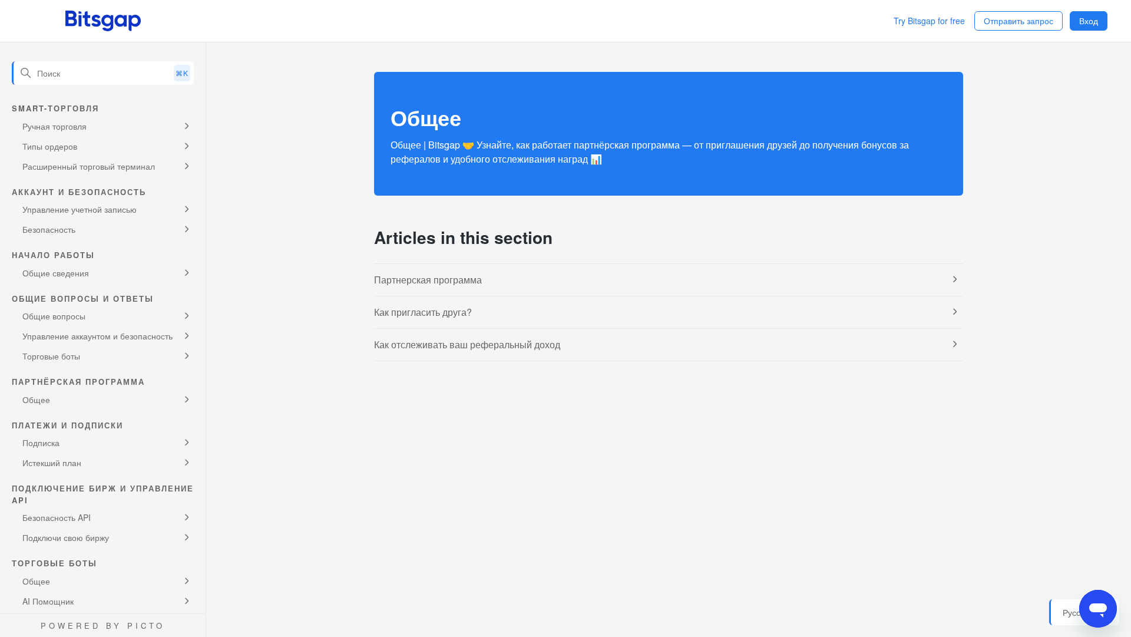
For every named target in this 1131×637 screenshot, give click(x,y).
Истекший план (51, 462)
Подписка (40, 442)
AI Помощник (48, 601)
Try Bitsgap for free (929, 21)
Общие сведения (55, 273)
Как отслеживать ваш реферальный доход (467, 344)
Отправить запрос (1018, 21)
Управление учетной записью (79, 209)
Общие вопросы (53, 316)
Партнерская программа (428, 279)
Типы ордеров (49, 146)
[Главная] (103, 21)
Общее (36, 399)
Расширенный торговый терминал (88, 166)
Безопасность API (56, 517)
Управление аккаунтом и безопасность (97, 336)
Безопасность (48, 229)
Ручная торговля (54, 126)
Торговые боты (51, 356)
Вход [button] (1088, 21)
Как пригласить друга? (423, 312)
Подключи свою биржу (65, 537)
